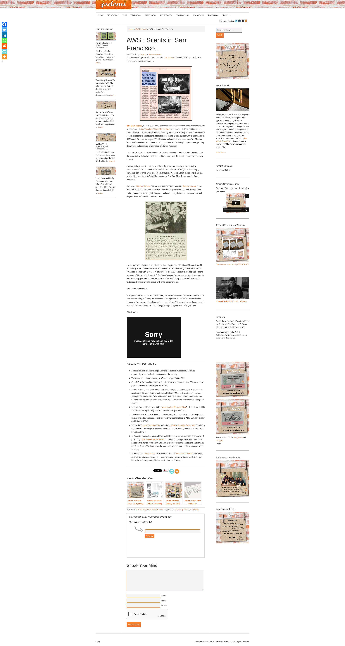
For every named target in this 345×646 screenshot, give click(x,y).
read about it (170, 57)
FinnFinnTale (150, 15)
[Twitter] (4, 29)
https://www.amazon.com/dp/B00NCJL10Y (232, 264)
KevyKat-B (238, 438)
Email (163, 601)
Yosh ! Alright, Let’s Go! (105, 80)
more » (98, 63)
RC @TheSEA (166, 15)
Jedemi (113, 4)
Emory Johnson (189, 186)
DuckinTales (136, 15)
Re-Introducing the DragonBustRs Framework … (104, 45)
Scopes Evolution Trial (150, 425)
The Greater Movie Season (153, 439)
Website (164, 606)
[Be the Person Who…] (106, 105)
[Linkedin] (4, 35)
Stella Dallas (150, 453)
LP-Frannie (185, 510)
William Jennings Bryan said (183, 425)
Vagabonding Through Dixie (174, 407)
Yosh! (124, 15)
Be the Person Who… (105, 112)
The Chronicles (181, 15)
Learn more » (221, 152)
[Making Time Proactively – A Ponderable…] (106, 137)
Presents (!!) (197, 15)
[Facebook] (4, 24)
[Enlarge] (245, 280)
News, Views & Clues (155, 510)
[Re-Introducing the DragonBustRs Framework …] (106, 36)
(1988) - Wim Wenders (231, 301)
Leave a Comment (155, 54)
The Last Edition (134, 126)
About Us (225, 15)
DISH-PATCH (112, 15)
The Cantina (212, 15)
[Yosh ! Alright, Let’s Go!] (106, 73)
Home (100, 15)
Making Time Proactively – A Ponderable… (102, 146)
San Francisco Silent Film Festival (155, 129)
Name (163, 595)
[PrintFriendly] (171, 471)
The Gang (143, 54)
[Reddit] (4, 46)
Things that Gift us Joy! (105, 178)
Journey (178, 510)
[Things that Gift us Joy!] (106, 171)
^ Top (98, 642)
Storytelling (194, 510)
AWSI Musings (141, 510)
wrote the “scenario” (184, 453)
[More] (177, 471)
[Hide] (2, 62)
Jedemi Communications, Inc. (220, 642)
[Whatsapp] (4, 40)
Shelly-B (219, 441)
